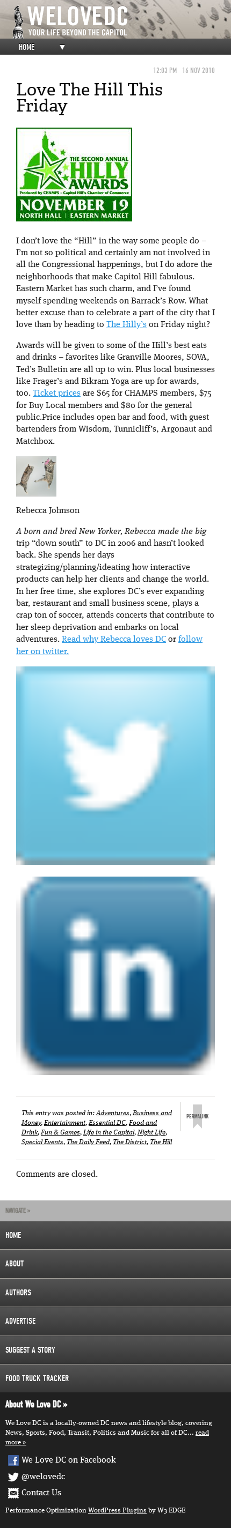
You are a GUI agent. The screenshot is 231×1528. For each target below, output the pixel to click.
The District (130, 1142)
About (14, 1264)
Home (26, 47)
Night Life (151, 1132)
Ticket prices (57, 393)
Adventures (112, 1113)
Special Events (42, 1142)
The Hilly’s (126, 325)
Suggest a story (30, 1350)
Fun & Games (60, 1132)
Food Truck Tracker (37, 1378)
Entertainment (64, 1122)
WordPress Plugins (117, 1510)
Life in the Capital (108, 1132)
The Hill (161, 1142)
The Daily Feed (88, 1142)
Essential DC (107, 1122)
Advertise (20, 1321)
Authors (18, 1292)
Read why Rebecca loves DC (114, 639)
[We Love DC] (121, 22)
